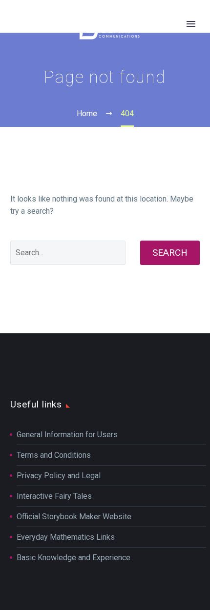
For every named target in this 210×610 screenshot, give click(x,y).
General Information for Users (67, 434)
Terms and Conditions (54, 455)
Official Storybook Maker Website (74, 516)
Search (170, 252)
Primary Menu (191, 24)
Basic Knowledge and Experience (73, 557)
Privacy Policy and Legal (59, 475)
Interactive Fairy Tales (54, 496)
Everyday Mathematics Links (66, 537)
